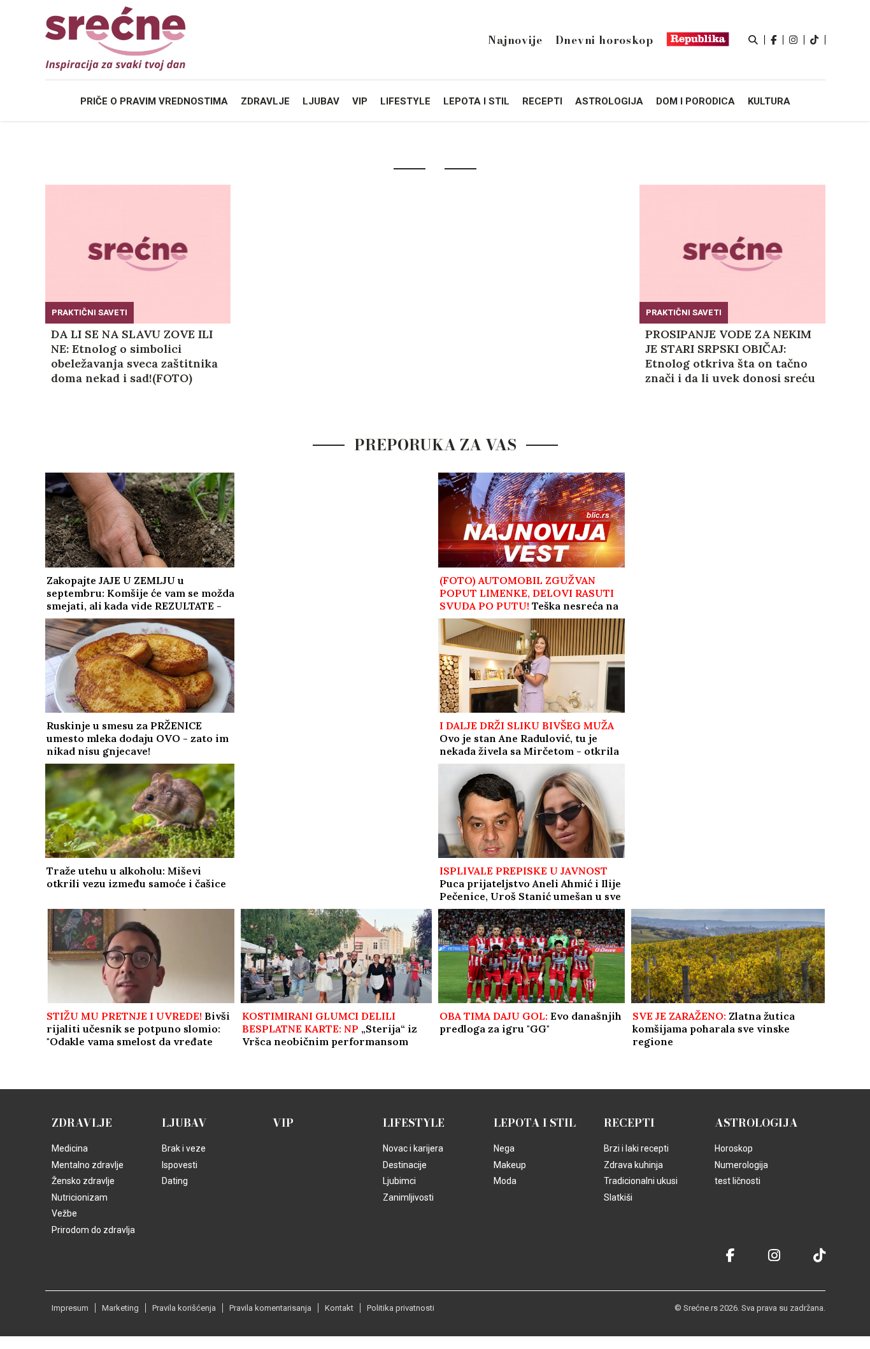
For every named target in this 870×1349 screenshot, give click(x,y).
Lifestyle (414, 1123)
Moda (505, 1181)
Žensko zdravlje (83, 1181)
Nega (504, 1148)
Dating (175, 1181)
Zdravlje (82, 1123)
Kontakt (339, 1308)
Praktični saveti (89, 312)
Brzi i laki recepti (636, 1148)
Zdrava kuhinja (633, 1165)
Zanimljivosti (408, 1197)
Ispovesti (179, 1165)
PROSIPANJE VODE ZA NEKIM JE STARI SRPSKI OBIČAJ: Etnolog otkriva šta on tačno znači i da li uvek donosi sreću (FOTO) (730, 356)
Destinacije (405, 1165)
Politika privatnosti (400, 1308)
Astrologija (756, 1123)
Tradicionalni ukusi (641, 1181)
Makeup (510, 1165)
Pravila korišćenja (184, 1308)
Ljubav (184, 1123)
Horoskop (734, 1148)
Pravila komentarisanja (270, 1308)
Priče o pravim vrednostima (154, 101)
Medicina (70, 1148)
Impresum (70, 1308)
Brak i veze (184, 1148)
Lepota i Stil (535, 1123)
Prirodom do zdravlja (93, 1230)
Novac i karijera (413, 1148)
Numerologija (741, 1165)
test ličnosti (737, 1181)
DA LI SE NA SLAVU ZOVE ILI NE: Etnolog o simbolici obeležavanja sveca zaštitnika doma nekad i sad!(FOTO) (134, 356)
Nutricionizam (80, 1197)
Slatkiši (618, 1197)
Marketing (120, 1308)
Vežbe (64, 1213)
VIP (283, 1123)
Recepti (629, 1123)
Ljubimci (399, 1181)
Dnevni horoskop (604, 40)
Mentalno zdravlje (88, 1165)
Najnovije (515, 40)
